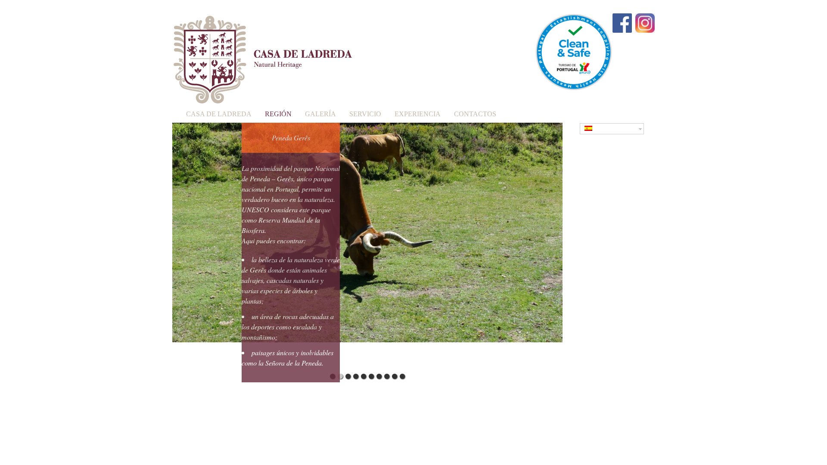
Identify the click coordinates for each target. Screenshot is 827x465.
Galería (320, 114)
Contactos (475, 114)
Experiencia (418, 114)
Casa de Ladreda (219, 114)
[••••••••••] (367, 246)
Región (278, 114)
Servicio (365, 114)
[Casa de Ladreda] (262, 97)
